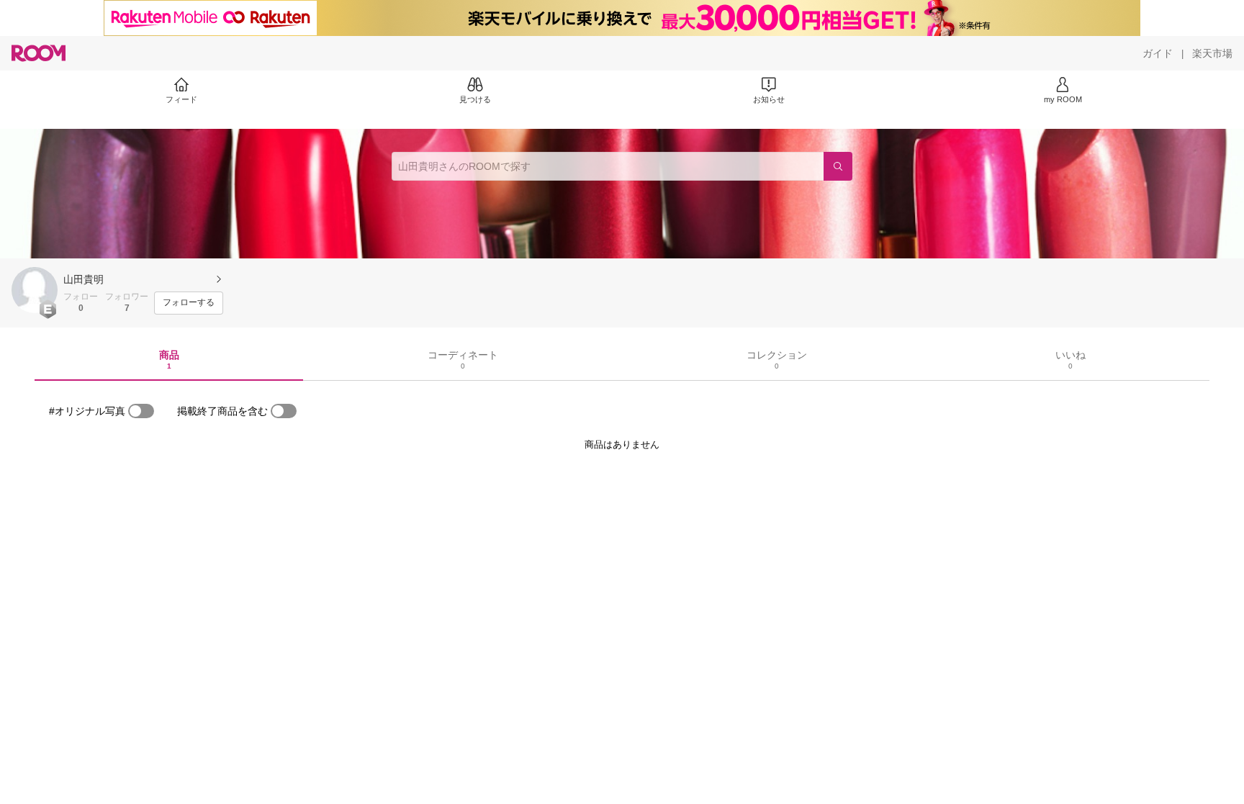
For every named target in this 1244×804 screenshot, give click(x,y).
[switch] (141, 411)
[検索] (838, 166)
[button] (35, 290)
